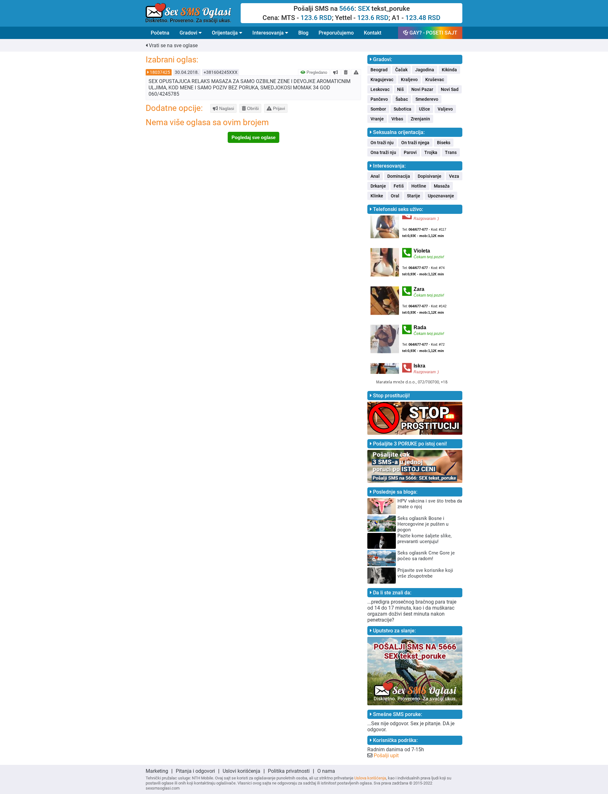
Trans (451, 152)
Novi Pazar (422, 89)
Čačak (401, 69)
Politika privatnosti (289, 771)
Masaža (442, 186)
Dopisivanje (429, 176)
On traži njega (415, 142)
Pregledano (316, 72)
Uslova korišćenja (370, 778)
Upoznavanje (441, 195)
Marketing (157, 771)
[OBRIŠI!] (345, 72)
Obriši (252, 108)
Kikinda (449, 69)
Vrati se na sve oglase (173, 45)
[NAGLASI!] (335, 72)
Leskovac (380, 89)
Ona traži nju (383, 152)
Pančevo (379, 99)
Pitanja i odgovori (195, 771)
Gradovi (189, 33)
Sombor (378, 109)
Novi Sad (450, 89)
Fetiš (399, 186)
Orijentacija (225, 33)
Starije (413, 195)
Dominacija (398, 176)
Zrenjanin (420, 118)
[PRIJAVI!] (356, 72)
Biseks (443, 142)
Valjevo (445, 109)
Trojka (430, 152)
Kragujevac (381, 79)
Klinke (376, 195)
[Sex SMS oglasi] (193, 13)
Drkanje (378, 186)
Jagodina (424, 69)
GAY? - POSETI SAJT (432, 33)
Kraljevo (409, 79)
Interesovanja (268, 33)
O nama (326, 771)
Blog (303, 33)
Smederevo (426, 99)
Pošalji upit (386, 755)
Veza (454, 176)
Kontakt (372, 33)
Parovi (410, 152)
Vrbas (397, 118)
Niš (400, 89)
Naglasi (226, 108)
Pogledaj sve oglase (253, 137)
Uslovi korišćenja (241, 771)
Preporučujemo (336, 33)
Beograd (379, 69)
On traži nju (382, 142)
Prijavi (278, 108)
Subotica (402, 109)
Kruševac (434, 79)
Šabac (402, 99)
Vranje (377, 118)
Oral (395, 195)
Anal (375, 176)
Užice (424, 109)
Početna (160, 33)
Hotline (418, 186)
